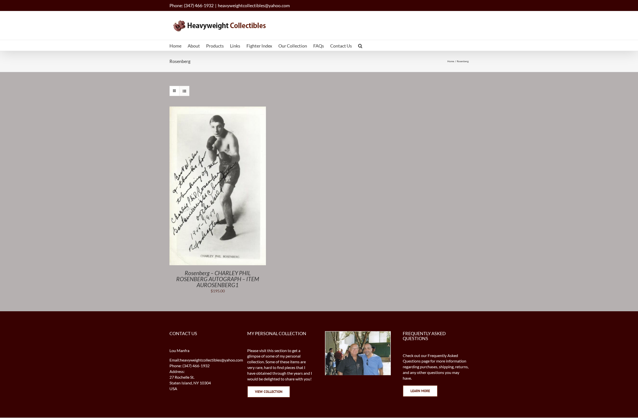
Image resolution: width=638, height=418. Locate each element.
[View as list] (184, 91)
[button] (360, 45)
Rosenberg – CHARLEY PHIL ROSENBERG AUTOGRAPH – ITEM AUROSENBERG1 (217, 278)
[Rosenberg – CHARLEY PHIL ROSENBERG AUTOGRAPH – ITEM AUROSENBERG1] (217, 109)
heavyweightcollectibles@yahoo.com (254, 5)
